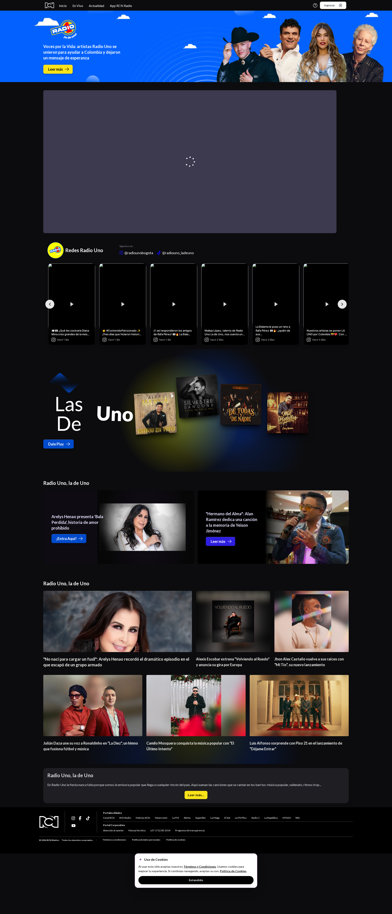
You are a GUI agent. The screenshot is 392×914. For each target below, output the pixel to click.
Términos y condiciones (114, 839)
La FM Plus (241, 817)
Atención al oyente (113, 830)
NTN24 (287, 817)
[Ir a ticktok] (73, 818)
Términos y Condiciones (200, 866)
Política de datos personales (146, 839)
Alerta (187, 817)
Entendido (196, 880)
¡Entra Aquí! (66, 538)
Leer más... (196, 795)
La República (271, 817)
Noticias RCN (143, 817)
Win (297, 817)
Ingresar (329, 5)
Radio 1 (255, 817)
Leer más (55, 69)
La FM (175, 817)
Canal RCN (109, 817)
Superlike (200, 817)
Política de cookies (175, 839)
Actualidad (96, 6)
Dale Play (56, 444)
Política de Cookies (233, 871)
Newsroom (161, 817)
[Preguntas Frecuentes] (315, 5)
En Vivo (77, 6)
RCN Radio (125, 817)
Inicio (63, 6)
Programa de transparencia (190, 830)
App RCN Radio (121, 6)
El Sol (227, 817)
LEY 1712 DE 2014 (160, 830)
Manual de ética (137, 830)
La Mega (214, 817)
